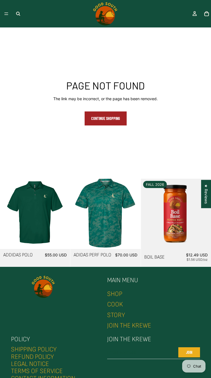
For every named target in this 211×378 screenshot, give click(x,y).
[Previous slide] (8, 214)
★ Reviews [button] (206, 194)
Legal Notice (30, 364)
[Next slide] (62, 214)
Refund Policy (32, 357)
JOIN (189, 352)
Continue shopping (105, 118)
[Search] (18, 14)
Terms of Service (37, 371)
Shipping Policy (34, 349)
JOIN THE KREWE (129, 325)
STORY (116, 315)
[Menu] (6, 13)
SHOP (114, 294)
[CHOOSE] (62, 240)
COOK (115, 304)
